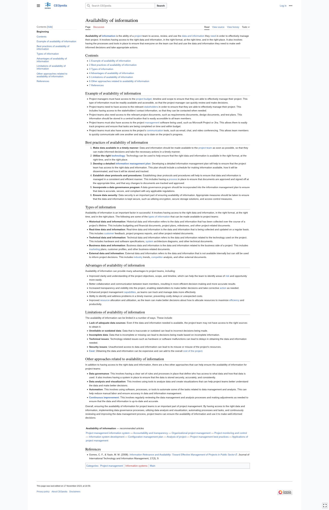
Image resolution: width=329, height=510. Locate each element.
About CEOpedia (59, 491)
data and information (193, 35)
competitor (157, 257)
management (152, 122)
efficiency (234, 300)
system (149, 241)
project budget (144, 98)
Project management (111, 465)
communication (155, 130)
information (108, 35)
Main (152, 465)
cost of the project (192, 351)
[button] (38, 5)
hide (50, 26)
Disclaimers (74, 491)
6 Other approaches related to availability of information (119, 81)
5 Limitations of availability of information (111, 77)
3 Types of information (101, 69)
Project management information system (108, 433)
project (138, 35)
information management (130, 163)
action (223, 288)
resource (105, 300)
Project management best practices (209, 436)
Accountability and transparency (150, 433)
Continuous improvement (104, 397)
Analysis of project (176, 436)
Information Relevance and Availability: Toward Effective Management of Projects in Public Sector (182, 454)
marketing (94, 249)
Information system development (106, 436)
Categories (92, 465)
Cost (92, 351)
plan (148, 163)
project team (205, 147)
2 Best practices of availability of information (113, 64)
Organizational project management (191, 433)
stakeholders (151, 106)
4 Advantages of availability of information (111, 73)
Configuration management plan (145, 436)
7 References (96, 85)
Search (161, 5)
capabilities (130, 292)
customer (109, 233)
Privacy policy (43, 491)
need (213, 35)
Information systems (136, 465)
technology (118, 155)
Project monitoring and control (230, 433)
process (173, 179)
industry (138, 257)
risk (227, 276)
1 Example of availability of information (110, 60)
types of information (159, 216)
